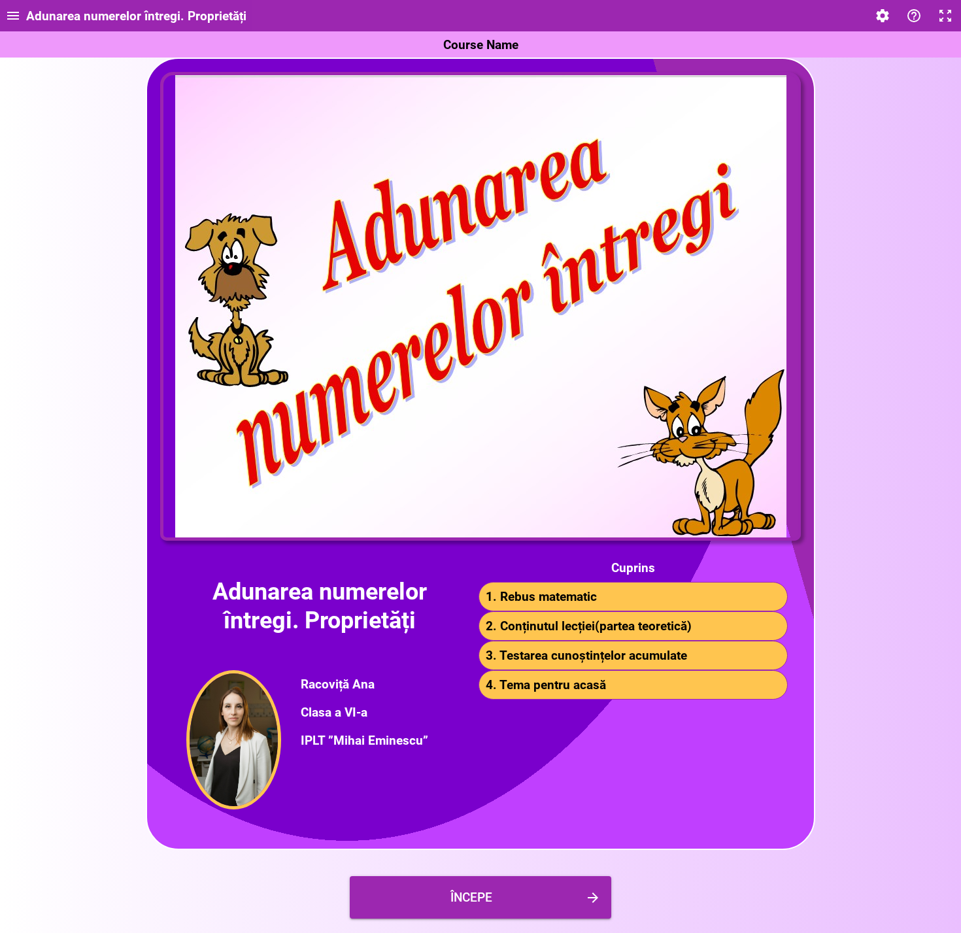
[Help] (914, 15)
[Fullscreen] (945, 15)
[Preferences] (882, 15)
